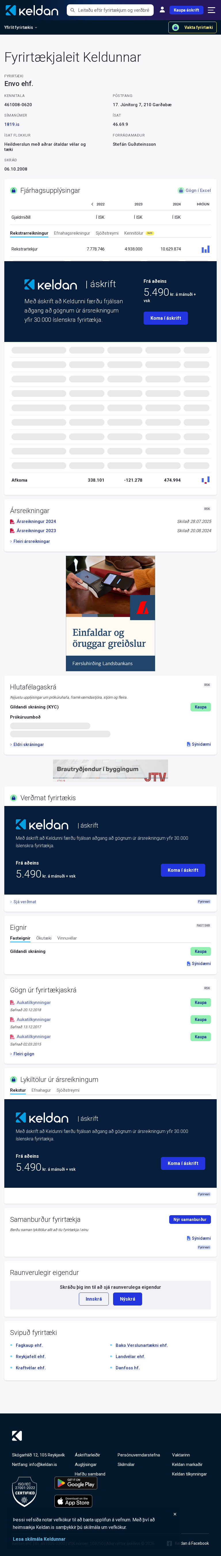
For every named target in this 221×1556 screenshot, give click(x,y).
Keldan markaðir (187, 1464)
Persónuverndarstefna (139, 1455)
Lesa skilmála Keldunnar (39, 1539)
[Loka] (95, 1514)
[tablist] (110, 234)
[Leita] (72, 10)
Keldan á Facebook (192, 1543)
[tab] (29, 234)
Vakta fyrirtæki (198, 27)
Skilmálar (126, 1464)
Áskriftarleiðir (87, 1455)
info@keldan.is (43, 1464)
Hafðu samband (90, 1474)
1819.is (11, 124)
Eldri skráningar (29, 744)
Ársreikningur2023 (36, 530)
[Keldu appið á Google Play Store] (75, 1483)
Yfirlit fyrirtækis (18, 27)
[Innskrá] (162, 10)
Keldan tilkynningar (189, 1474)
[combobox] (116, 10)
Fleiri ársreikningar (32, 541)
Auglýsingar (86, 1464)
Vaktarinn (181, 1455)
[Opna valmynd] (211, 10)
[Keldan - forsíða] (50, 284)
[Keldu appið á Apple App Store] (75, 1501)
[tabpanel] (110, 951)
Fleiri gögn (24, 1054)
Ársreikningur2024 (36, 521)
